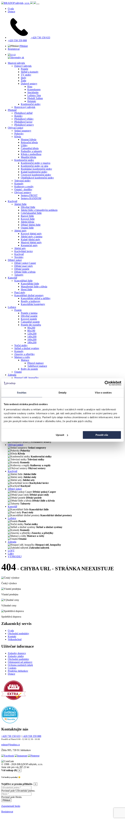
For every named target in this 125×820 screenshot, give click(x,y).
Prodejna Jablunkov (18, 670)
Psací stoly (19, 292)
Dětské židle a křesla (24, 271)
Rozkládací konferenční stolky (36, 168)
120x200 (31, 333)
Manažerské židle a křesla (34, 286)
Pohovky (19, 133)
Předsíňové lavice (23, 121)
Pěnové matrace (35, 363)
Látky (11, 553)
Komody (18, 183)
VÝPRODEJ (14, 556)
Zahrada (12, 374)
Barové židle (27, 216)
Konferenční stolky (31, 104)
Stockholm (32, 92)
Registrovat (14, 49)
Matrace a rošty (22, 357)
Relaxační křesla (29, 142)
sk (22, 57)
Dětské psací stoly (23, 266)
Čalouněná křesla (30, 148)
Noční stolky (21, 345)
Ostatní (18, 371)
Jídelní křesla (27, 221)
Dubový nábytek (23, 66)
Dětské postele (21, 269)
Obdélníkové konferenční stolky (37, 177)
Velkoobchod (14, 639)
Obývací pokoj (15, 127)
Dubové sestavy (29, 83)
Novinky (18, 257)
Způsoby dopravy (17, 653)
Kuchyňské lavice (23, 251)
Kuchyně (12, 201)
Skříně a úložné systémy (26, 348)
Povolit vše (102, 435)
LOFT (11, 550)
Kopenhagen (34, 89)
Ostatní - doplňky (23, 189)
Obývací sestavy (22, 192)
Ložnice (12, 307)
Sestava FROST (29, 195)
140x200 (31, 336)
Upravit (60, 435)
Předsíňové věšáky (24, 118)
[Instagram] (21, 755)
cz (14, 54)
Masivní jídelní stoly (31, 242)
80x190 (31, 330)
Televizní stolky (22, 180)
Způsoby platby (16, 656)
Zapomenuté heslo (10, 806)
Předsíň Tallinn (35, 98)
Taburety (18, 274)
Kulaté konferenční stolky (34, 171)
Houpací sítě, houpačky (26, 377)
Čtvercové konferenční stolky (36, 174)
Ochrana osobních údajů (20, 665)
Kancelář (12, 277)
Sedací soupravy (22, 130)
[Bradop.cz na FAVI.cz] (13, 701)
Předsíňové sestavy (24, 124)
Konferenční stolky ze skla (34, 166)
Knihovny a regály (24, 186)
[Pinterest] (33, 755)
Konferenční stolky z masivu (35, 163)
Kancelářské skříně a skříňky (35, 298)
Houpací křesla (28, 139)
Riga (29, 86)
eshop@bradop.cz (10, 744)
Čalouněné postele (30, 321)
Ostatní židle (27, 227)
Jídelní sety (20, 248)
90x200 (31, 327)
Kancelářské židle (23, 280)
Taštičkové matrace (37, 366)
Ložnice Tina (34, 95)
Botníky (18, 116)
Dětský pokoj (15, 260)
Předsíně (12, 110)
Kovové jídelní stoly (31, 233)
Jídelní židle (20, 204)
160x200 (31, 339)
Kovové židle (28, 219)
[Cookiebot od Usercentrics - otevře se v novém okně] (107, 383)
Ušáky (24, 145)
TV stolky (26, 74)
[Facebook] (7, 755)
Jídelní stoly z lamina (31, 236)
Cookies (12, 668)
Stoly (23, 77)
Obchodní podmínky (18, 633)
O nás (11, 8)
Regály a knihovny (30, 301)
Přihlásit (23, 46)
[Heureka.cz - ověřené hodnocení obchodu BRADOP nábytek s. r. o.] (9, 722)
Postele (24, 68)
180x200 (31, 342)
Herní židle (26, 289)
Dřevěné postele (29, 316)
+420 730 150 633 (40, 37)
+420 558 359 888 (17, 40)
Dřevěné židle (28, 207)
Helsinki (31, 101)
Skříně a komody (29, 71)
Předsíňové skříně (23, 113)
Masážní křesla (28, 157)
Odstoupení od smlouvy (20, 662)
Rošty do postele (29, 369)
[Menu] (38, 3)
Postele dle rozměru (31, 324)
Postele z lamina (29, 313)
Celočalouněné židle (31, 213)
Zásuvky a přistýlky (24, 354)
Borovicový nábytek (24, 107)
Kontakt (12, 636)
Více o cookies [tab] (103, 392)
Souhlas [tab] (21, 392)
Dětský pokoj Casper (25, 263)
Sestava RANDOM (31, 198)
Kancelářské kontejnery (33, 304)
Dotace (11, 11)
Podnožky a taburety (31, 151)
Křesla (17, 136)
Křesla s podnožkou (31, 154)
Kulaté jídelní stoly (30, 239)
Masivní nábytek (16, 63)
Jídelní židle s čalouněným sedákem (39, 210)
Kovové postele (29, 319)
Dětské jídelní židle (31, 224)
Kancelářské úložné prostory (29, 295)
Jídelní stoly (20, 230)
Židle (23, 80)
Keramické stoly (29, 245)
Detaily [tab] (63, 392)
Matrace (25, 360)
